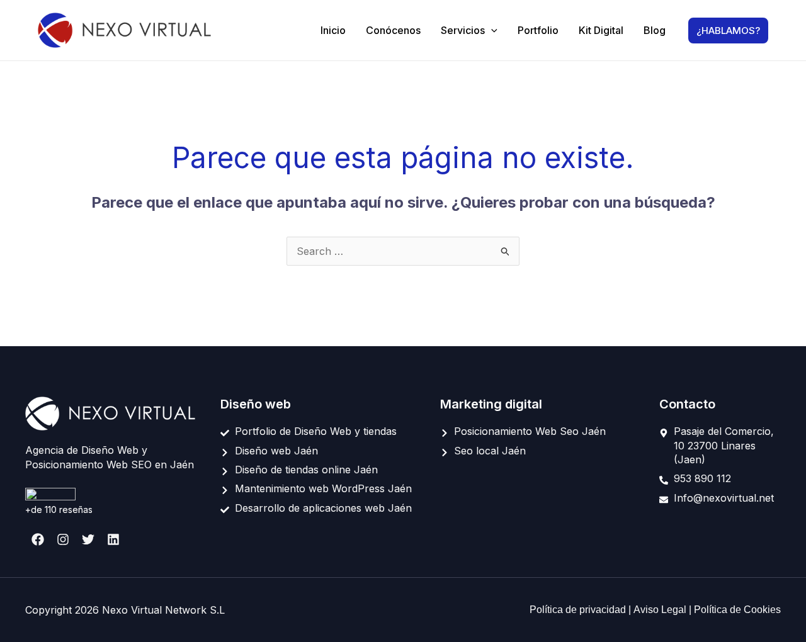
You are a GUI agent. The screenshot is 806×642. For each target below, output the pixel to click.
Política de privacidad (579, 609)
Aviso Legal (661, 609)
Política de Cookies (737, 609)
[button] (491, 30)
